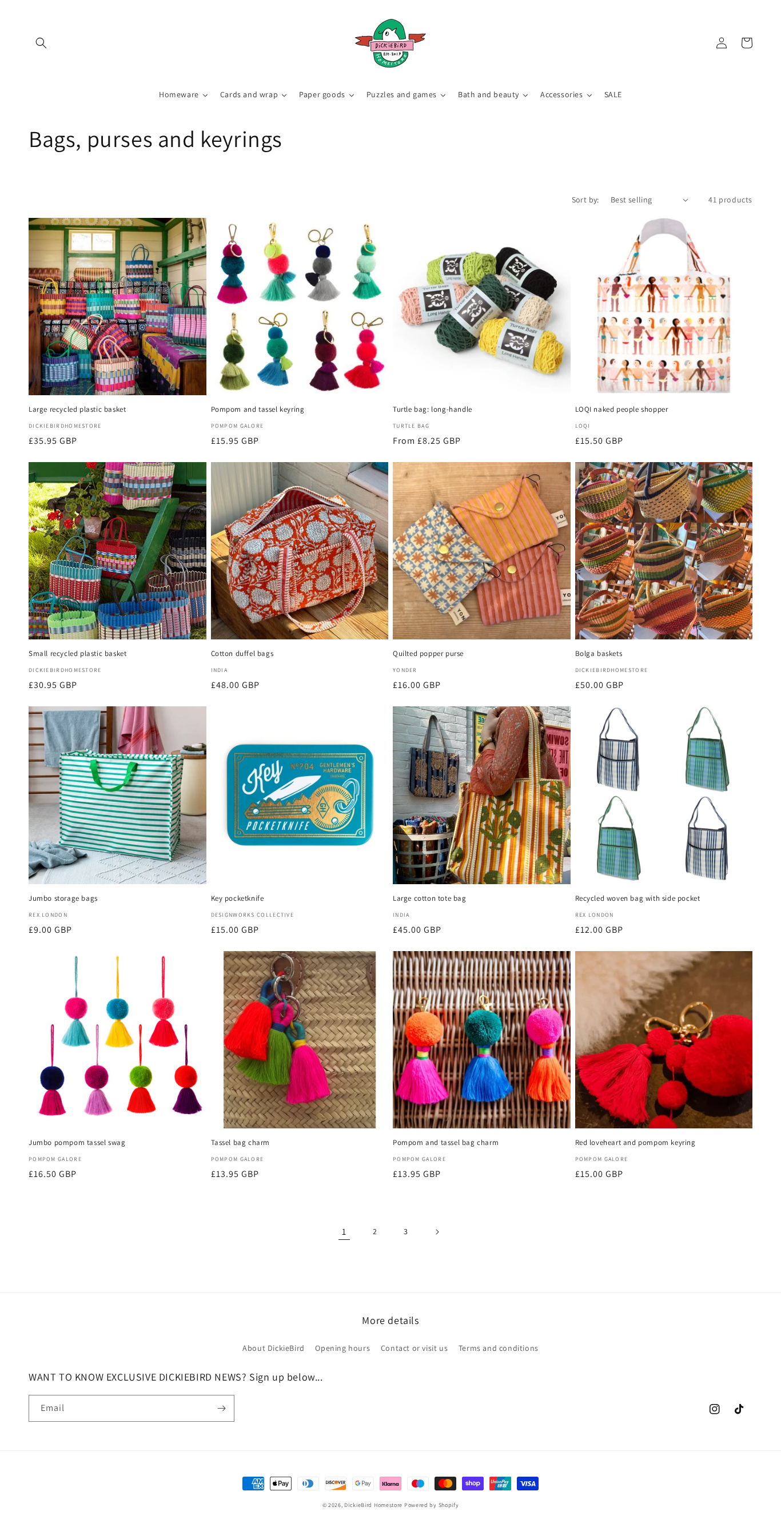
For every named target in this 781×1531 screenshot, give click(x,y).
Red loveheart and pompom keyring (635, 1142)
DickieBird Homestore (373, 1505)
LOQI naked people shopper (621, 409)
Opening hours (342, 1348)
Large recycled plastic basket (77, 409)
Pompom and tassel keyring (258, 409)
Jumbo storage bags (63, 898)
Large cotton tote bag (430, 898)
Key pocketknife (237, 898)
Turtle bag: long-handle (432, 409)
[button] (41, 42)
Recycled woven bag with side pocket (637, 898)
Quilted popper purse (428, 653)
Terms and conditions (499, 1348)
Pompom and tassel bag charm (446, 1142)
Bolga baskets (599, 653)
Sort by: (585, 199)
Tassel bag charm (240, 1142)
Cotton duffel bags (242, 653)
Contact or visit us (414, 1348)
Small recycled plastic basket (77, 653)
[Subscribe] (221, 1408)
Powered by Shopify (431, 1505)
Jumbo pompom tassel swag (77, 1142)
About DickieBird (273, 1348)
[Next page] (436, 1231)
